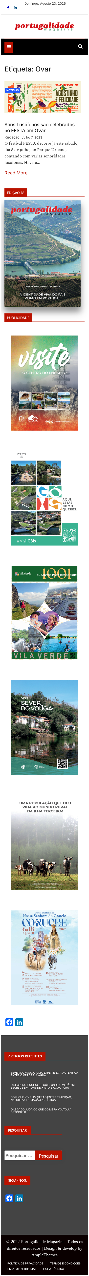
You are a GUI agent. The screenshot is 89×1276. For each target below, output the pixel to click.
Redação (12, 137)
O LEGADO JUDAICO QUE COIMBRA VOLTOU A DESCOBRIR (41, 1111)
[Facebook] (8, 8)
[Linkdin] (15, 8)
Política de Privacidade (25, 1263)
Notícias (12, 90)
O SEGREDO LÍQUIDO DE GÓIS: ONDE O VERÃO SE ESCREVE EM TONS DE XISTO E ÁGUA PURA (43, 1086)
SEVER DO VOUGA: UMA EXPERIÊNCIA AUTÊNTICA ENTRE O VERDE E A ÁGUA (44, 1074)
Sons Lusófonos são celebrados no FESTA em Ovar (39, 127)
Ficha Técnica (53, 1269)
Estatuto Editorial (21, 1269)
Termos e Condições (65, 1263)
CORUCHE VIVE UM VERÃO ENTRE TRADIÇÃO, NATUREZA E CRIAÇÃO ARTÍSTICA (41, 1098)
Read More (16, 172)
